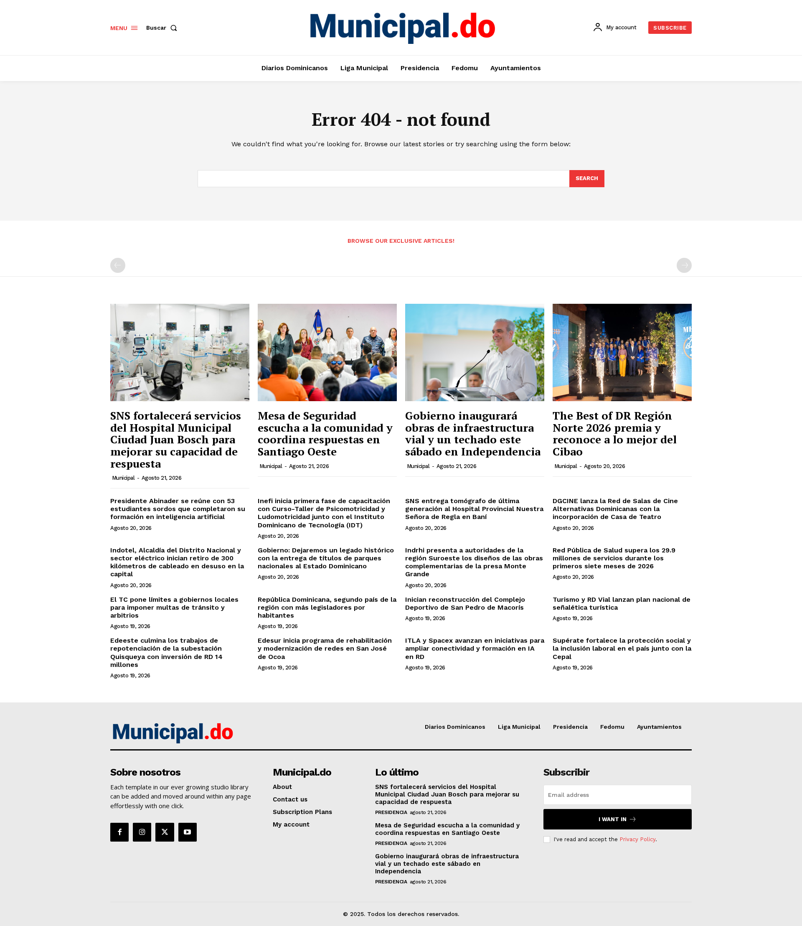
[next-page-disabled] (684, 265)
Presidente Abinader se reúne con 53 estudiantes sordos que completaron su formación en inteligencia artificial (177, 509)
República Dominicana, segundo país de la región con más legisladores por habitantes (327, 607)
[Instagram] (142, 832)
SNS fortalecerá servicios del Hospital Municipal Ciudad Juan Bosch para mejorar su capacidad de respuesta (175, 439)
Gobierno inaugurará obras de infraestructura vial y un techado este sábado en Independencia (473, 433)
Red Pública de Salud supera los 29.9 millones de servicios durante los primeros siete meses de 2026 (614, 558)
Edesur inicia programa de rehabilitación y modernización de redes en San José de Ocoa (325, 648)
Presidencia (391, 812)
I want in (613, 819)
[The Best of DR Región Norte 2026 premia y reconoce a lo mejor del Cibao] (622, 352)
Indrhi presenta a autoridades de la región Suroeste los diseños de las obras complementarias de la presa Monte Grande (474, 562)
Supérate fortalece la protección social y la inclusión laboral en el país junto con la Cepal (622, 648)
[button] (163, 27)
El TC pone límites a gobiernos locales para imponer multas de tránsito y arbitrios (174, 607)
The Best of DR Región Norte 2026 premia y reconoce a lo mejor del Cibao (615, 433)
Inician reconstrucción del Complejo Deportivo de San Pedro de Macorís (465, 603)
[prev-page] (117, 265)
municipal (123, 478)
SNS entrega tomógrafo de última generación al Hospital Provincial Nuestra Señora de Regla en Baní (474, 509)
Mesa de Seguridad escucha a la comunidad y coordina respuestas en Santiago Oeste (325, 433)
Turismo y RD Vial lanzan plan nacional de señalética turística (621, 603)
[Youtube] (187, 832)
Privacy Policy (637, 839)
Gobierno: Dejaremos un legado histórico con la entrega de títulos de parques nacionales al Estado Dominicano (326, 558)
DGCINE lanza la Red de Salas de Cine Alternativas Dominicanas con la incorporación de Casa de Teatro (615, 509)
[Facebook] (119, 832)
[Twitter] (164, 832)
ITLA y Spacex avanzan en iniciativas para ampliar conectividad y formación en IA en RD (474, 648)
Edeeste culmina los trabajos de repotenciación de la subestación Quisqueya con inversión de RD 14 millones (166, 652)
